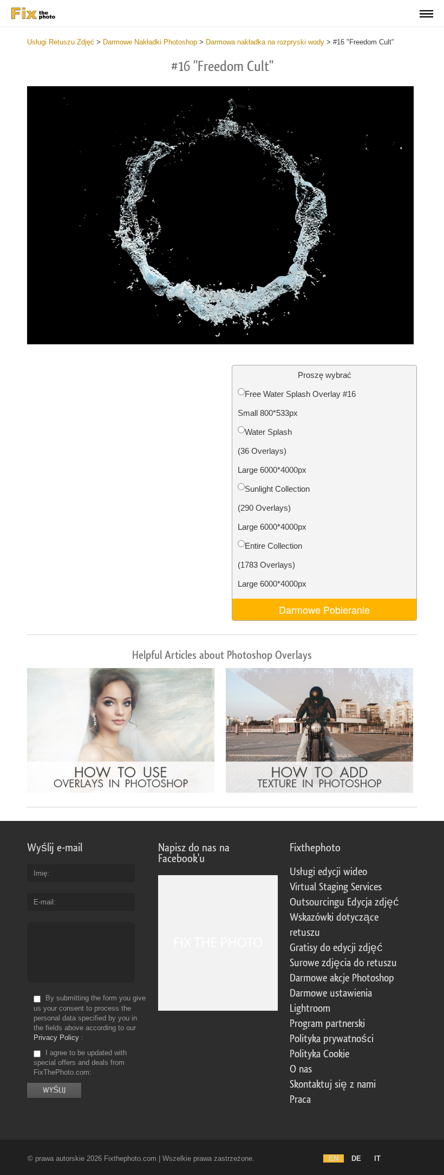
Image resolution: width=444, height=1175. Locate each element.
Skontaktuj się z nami (333, 1084)
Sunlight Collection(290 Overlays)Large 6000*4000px (274, 507)
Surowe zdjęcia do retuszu (343, 963)
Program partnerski (327, 1023)
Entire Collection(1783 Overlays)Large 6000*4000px (272, 564)
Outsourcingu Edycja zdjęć (344, 902)
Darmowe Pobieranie (324, 609)
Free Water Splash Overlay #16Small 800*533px (297, 403)
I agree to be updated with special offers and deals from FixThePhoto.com (80, 1062)
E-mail (44, 902)
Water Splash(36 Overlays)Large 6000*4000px (272, 450)
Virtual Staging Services (336, 887)
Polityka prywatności (332, 1038)
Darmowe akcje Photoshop (342, 978)
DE (356, 1158)
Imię (40, 873)
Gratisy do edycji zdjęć (336, 947)
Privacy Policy (56, 1037)
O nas (301, 1069)
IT (377, 1158)
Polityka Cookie (319, 1054)
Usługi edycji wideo (328, 871)
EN (333, 1158)
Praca (300, 1099)
